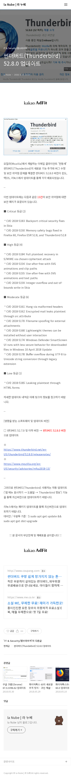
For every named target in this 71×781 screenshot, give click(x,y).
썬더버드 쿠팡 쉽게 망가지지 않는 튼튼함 (34, 576)
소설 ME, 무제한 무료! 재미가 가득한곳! (35, 603)
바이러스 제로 (11, 767)
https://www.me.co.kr (21, 597)
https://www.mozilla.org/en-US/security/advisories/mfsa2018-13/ (27, 466)
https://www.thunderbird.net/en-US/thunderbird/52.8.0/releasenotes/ (27, 451)
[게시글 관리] (22, 631)
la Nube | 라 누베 (15, 5)
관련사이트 (9, 761)
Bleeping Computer (14, 773)
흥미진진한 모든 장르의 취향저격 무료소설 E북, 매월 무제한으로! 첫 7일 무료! (34, 610)
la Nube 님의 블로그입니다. (22, 722)
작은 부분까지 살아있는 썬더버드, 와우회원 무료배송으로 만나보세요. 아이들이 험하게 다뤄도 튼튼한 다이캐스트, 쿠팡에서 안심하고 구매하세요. (35, 583)
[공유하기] (17, 631)
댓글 (6, 701)
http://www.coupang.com (23, 570)
